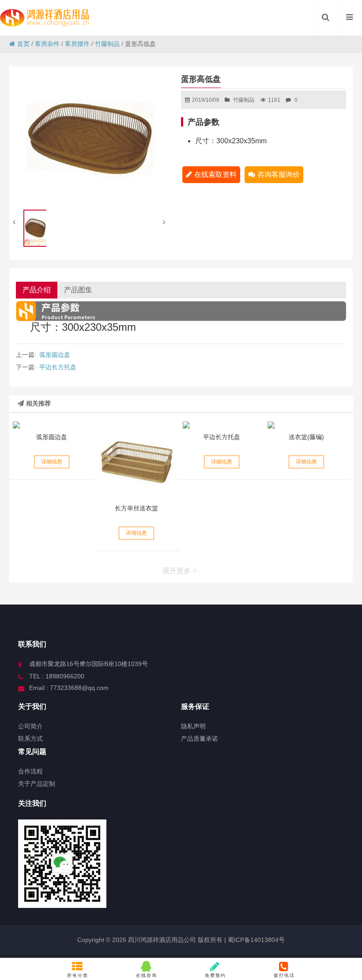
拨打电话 (284, 975)
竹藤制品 (107, 43)
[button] (165, 222)
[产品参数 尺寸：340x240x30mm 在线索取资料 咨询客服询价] (222, 425)
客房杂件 (47, 43)
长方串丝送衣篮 (136, 508)
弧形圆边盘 (54, 354)
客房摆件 (77, 43)
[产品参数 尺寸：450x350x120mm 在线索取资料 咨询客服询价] (307, 425)
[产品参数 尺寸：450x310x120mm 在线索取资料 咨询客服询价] (137, 460)
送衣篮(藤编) (306, 436)
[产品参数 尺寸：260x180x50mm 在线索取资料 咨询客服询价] (52, 425)
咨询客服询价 (278, 174)
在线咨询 (146, 975)
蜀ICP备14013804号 (255, 939)
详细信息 (51, 462)
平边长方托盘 (57, 367)
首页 (23, 43)
